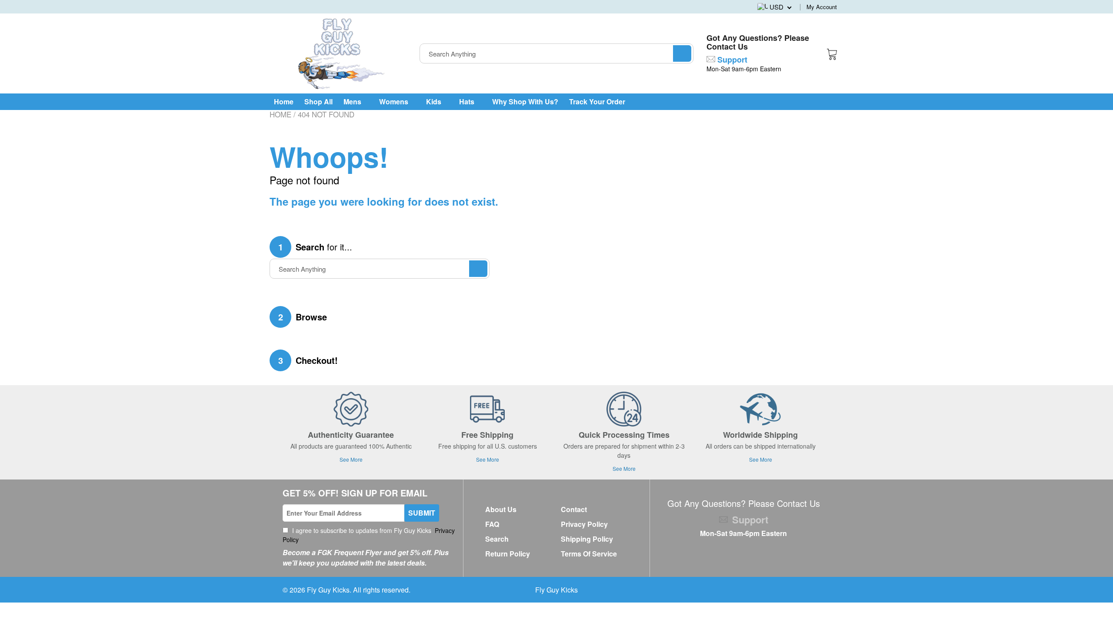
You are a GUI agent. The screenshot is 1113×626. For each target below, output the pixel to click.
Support (731, 59)
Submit (421, 513)
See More (351, 459)
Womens (394, 102)
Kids (434, 102)
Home (283, 102)
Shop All (318, 102)
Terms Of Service (589, 554)
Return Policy (507, 554)
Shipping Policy (587, 539)
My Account (821, 7)
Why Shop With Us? (525, 102)
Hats (467, 102)
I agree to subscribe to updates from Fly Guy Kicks (369, 535)
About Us (501, 509)
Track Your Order (597, 102)
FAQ (492, 524)
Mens (353, 102)
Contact (574, 509)
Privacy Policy (584, 524)
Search (497, 539)
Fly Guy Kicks (328, 590)
